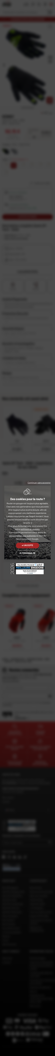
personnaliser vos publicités (22, 535)
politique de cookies (30, 529)
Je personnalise (27, 553)
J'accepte (28, 545)
